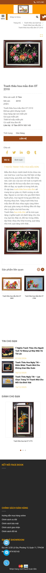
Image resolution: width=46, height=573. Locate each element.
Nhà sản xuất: (10, 97)
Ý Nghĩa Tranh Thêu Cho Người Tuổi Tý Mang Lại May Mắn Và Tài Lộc (29, 351)
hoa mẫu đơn (20, 212)
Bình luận (19, 160)
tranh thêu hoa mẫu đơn (24, 189)
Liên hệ (23, 138)
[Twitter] (14, 152)
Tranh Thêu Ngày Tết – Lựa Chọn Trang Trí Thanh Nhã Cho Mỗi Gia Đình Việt (29, 380)
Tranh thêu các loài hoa (33, 23)
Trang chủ (18, 23)
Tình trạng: (8, 133)
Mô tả (6, 160)
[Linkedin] (21, 152)
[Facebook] (7, 152)
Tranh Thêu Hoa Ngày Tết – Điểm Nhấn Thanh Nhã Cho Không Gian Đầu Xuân (27, 365)
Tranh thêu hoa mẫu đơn (33, 25)
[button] (43, 18)
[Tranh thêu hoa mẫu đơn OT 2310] (23, 9)
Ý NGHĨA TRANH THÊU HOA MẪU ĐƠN (21, 167)
